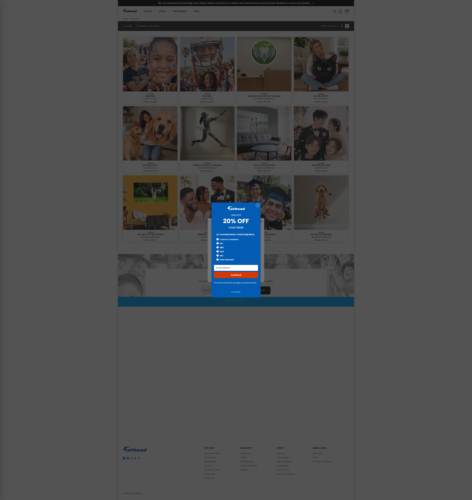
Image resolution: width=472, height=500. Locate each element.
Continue (236, 274)
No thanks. (236, 292)
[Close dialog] (258, 205)
